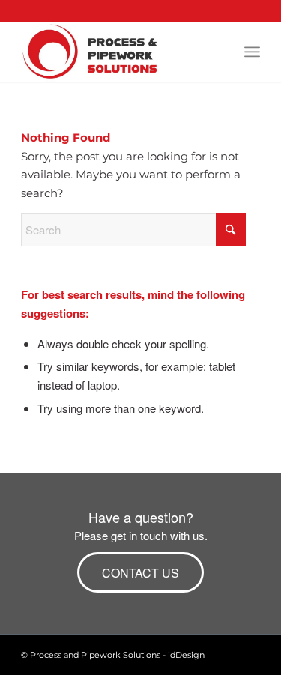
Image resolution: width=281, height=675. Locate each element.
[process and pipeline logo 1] (116, 52)
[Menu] (252, 52)
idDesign (186, 655)
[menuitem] (252, 52)
